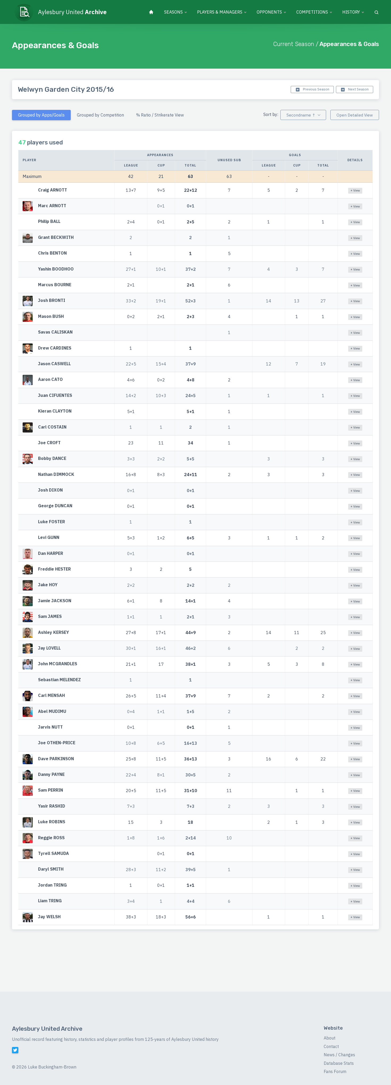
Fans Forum (335, 1071)
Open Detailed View (354, 115)
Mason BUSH (51, 316)
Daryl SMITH (51, 869)
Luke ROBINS (51, 822)
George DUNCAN (55, 506)
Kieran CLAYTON (55, 411)
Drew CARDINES (54, 348)
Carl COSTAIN (52, 427)
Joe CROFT (49, 442)
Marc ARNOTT (52, 205)
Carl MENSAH (51, 695)
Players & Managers (219, 12)
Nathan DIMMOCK (56, 474)
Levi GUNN (48, 537)
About (329, 1038)
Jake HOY (47, 585)
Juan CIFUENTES (55, 395)
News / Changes (339, 1054)
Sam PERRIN (50, 790)
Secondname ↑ (300, 115)
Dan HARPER (50, 553)
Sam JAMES (50, 616)
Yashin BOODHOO (56, 269)
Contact (331, 1046)
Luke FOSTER (51, 521)
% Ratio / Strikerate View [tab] (160, 115)
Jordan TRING (52, 885)
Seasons (173, 12)
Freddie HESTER (54, 569)
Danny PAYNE (51, 774)
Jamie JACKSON (54, 600)
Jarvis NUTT (50, 727)
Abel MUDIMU (52, 711)
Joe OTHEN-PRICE (56, 743)
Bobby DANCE (52, 458)
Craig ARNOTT (52, 190)
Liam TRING (50, 901)
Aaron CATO (50, 379)
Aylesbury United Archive (47, 1028)
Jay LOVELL (49, 648)
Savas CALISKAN (55, 332)
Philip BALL (49, 221)
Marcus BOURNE (54, 284)
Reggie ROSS (51, 837)
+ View (355, 190)
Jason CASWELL (54, 363)
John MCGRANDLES (57, 664)
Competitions (312, 12)
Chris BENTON (52, 253)
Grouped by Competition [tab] (100, 115)
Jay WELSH (49, 916)
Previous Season (315, 89)
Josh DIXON (50, 490)
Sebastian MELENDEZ (59, 679)
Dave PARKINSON (56, 758)
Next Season (358, 89)
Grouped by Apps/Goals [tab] (41, 115)
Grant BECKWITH (56, 237)
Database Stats (339, 1063)
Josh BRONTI (51, 300)
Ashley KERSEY (53, 632)
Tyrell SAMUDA (53, 853)
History (351, 12)
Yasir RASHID (51, 806)
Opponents (269, 12)
